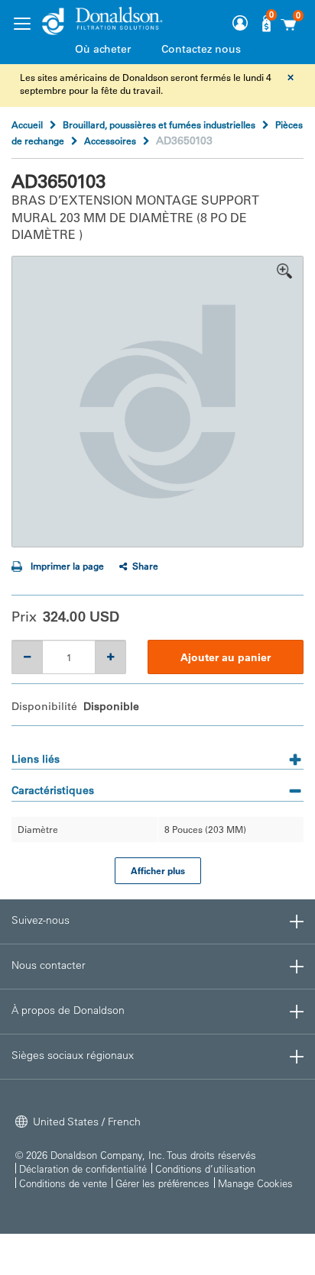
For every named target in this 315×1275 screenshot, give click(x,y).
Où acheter (103, 49)
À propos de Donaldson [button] (68, 1010)
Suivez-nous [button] (40, 920)
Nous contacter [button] (48, 965)
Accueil (27, 124)
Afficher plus (158, 870)
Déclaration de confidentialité (83, 1168)
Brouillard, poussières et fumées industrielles (159, 124)
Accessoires (110, 140)
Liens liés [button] (35, 759)
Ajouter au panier (225, 657)
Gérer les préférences (162, 1183)
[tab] (157, 754)
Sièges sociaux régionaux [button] (72, 1055)
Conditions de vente (63, 1183)
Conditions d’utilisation (205, 1168)
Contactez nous (201, 49)
